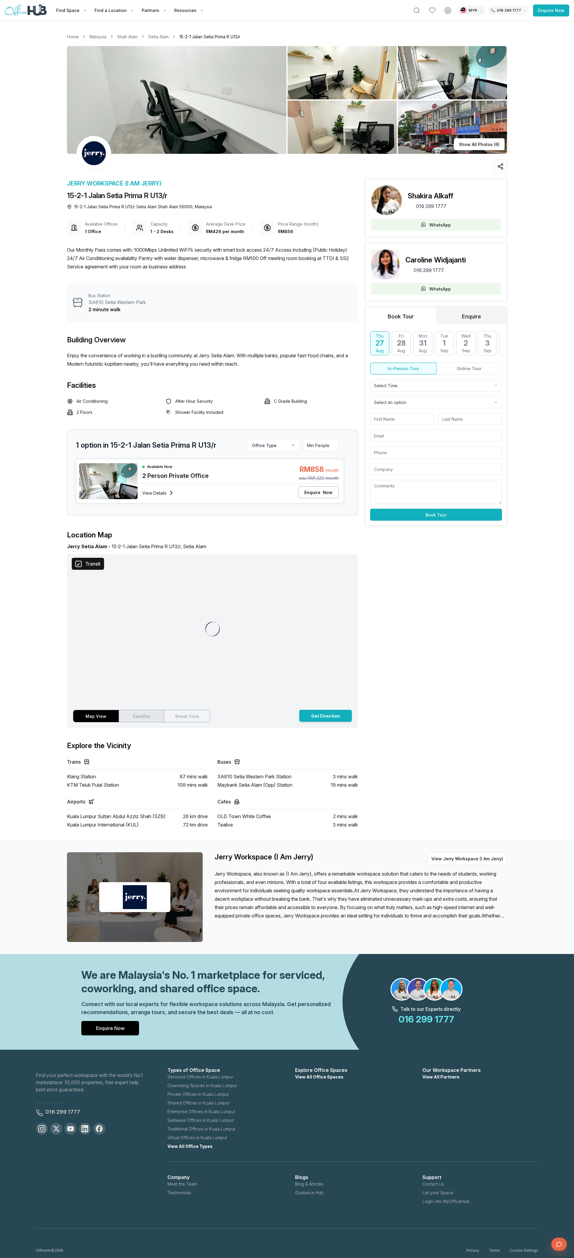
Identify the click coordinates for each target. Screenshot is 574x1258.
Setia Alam (158, 36)
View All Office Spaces (319, 1076)
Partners (150, 10)
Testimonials (179, 1192)
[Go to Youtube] (71, 1129)
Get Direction (325, 715)
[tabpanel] (436, 425)
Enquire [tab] (471, 316)
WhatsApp (440, 224)
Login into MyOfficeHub (445, 1201)
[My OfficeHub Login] (447, 10)
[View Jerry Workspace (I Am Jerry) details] (94, 153)
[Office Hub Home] (26, 10)
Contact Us (433, 1183)
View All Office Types (190, 1146)
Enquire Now (551, 10)
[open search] (416, 10)
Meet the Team (182, 1183)
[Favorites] (432, 10)
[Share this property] (500, 166)
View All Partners (440, 1076)
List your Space (437, 1192)
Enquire (318, 492)
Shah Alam (127, 36)
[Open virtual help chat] (559, 1244)
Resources (185, 10)
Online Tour (469, 368)
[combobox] (436, 385)
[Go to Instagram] (42, 1129)
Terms (494, 1250)
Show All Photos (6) (479, 144)
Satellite (141, 716)
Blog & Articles (309, 1183)
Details (154, 493)
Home (73, 36)
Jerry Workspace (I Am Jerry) (114, 183)
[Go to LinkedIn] (85, 1129)
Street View (187, 716)
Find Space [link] (68, 10)
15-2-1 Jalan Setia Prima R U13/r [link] (209, 36)
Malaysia (97, 36)
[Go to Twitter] (56, 1129)
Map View (96, 716)
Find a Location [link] (110, 10)
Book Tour (436, 514)
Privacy (472, 1250)
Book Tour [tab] (401, 316)
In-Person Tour (403, 368)
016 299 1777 (431, 206)
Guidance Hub (309, 1192)
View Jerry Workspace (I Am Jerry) (467, 858)
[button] (287, 100)
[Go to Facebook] (99, 1129)
